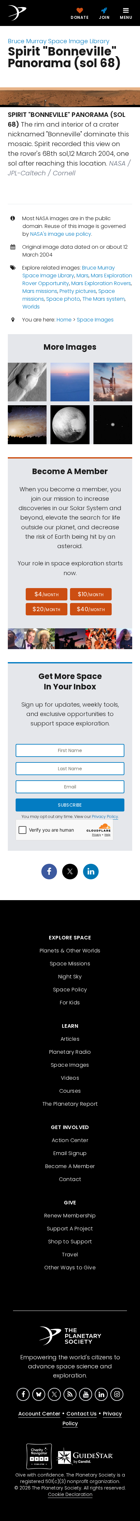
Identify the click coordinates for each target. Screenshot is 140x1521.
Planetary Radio (70, 1052)
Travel (70, 1254)
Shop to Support (70, 1241)
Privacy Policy (105, 816)
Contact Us (81, 1413)
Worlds (31, 306)
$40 (91, 609)
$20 (46, 609)
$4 (47, 594)
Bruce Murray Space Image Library (58, 41)
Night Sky (70, 976)
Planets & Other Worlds (70, 950)
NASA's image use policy (60, 234)
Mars (83, 275)
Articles (70, 1039)
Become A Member (70, 1166)
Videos (70, 1078)
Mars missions (39, 291)
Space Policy (70, 989)
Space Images (95, 319)
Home (64, 319)
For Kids (70, 1002)
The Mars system (103, 299)
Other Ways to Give (70, 1267)
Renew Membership (70, 1215)
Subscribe (70, 805)
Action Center (70, 1140)
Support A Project (70, 1228)
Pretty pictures (78, 291)
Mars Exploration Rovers (101, 283)
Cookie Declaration (70, 1494)
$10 (91, 594)
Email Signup (70, 1153)
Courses (70, 1091)
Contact (70, 1179)
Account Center (39, 1413)
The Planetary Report (70, 1104)
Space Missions (70, 963)
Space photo (63, 299)
